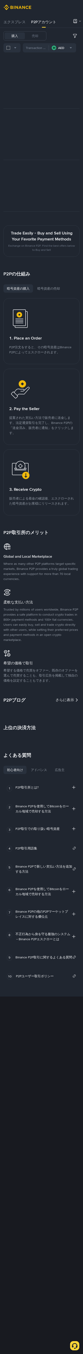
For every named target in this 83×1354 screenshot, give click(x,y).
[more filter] (75, 36)
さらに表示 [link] (65, 699)
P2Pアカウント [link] (43, 22)
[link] (45, 848)
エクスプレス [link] (14, 22)
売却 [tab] (35, 36)
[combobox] (12, 47)
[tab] (14, 22)
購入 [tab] (15, 36)
